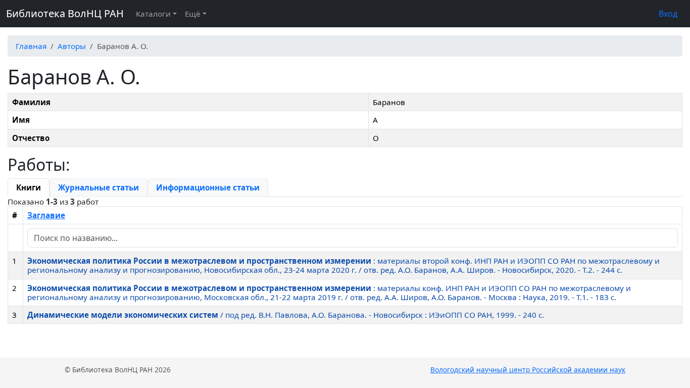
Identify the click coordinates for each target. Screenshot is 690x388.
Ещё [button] (193, 14)
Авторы (72, 46)
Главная (31, 46)
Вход (668, 13)
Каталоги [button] (153, 14)
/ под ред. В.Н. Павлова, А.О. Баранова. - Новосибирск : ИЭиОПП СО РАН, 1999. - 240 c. (285, 315)
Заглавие (46, 215)
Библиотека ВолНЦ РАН (65, 13)
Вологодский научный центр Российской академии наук (527, 369)
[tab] (29, 187)
